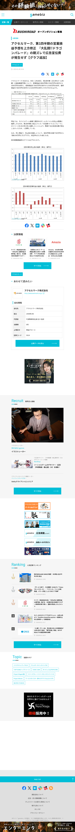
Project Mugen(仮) (19, 674)
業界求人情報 (38, 22)
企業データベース (21, 22)
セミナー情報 (53, 22)
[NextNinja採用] (38, 705)
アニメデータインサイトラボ (39, 665)
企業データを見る (37, 343)
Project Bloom (18, 678)
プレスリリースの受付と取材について (37, 802)
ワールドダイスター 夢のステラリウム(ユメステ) (39, 678)
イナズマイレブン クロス (21, 665)
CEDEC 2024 (36, 670)
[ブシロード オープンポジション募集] (37, 31)
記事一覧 (5, 22)
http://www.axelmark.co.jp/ (33, 293)
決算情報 (67, 22)
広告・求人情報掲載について (37, 798)
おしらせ (37, 809)
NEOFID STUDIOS (19, 683)
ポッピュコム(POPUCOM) (50, 670)
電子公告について (37, 805)
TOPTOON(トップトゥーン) (22, 670)
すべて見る (37, 265)
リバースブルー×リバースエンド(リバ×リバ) (41, 674)
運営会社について (37, 794)
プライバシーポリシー (37, 813)
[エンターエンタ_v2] (39, 371)
